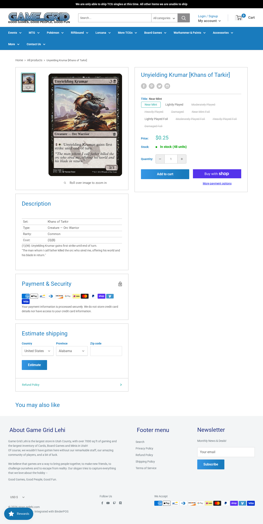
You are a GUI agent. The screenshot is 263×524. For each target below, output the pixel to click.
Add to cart (165, 174)
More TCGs (125, 32)
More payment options (217, 183)
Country (27, 343)
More (11, 44)
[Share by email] (167, 86)
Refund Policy (30, 384)
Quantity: (147, 159)
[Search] (184, 17)
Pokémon (53, 32)
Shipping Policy (145, 461)
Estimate (34, 365)
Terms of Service (146, 468)
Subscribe (210, 464)
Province (62, 343)
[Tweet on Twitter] (159, 86)
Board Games (153, 32)
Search (140, 441)
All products (34, 60)
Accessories (221, 32)
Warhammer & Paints (187, 32)
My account (208, 21)
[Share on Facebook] (144, 86)
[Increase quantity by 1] (182, 159)
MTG (32, 32)
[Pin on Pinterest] (152, 86)
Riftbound (77, 32)
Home (19, 60)
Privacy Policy (144, 448)
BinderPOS (61, 511)
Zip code (96, 343)
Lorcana (101, 32)
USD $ (14, 497)
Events (12, 32)
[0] (239, 17)
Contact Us (34, 44)
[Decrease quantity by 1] (160, 159)
